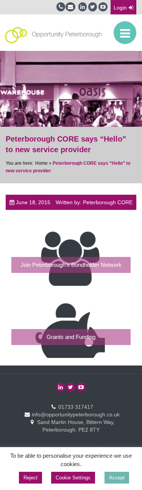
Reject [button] (30, 478)
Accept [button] (117, 478)
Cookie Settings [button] (73, 478)
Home (41, 163)
